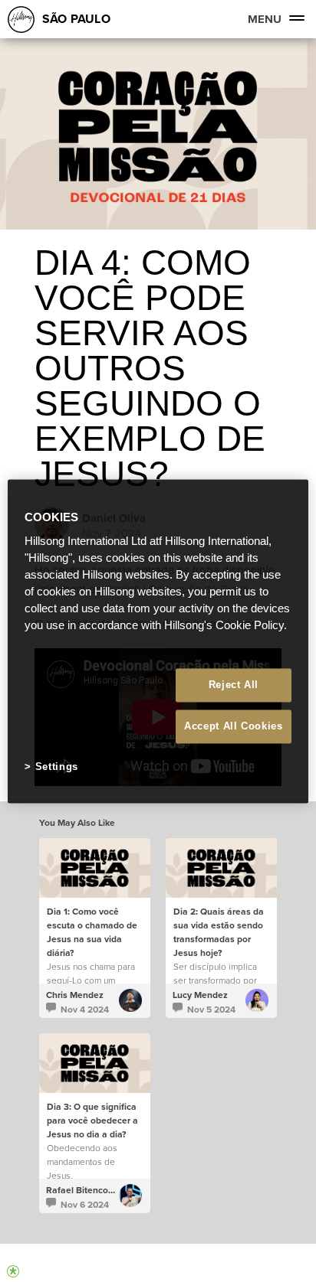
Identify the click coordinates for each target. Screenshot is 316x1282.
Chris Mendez (75, 995)
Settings (56, 767)
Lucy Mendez (200, 995)
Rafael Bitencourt (83, 1190)
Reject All (234, 684)
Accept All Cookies (233, 726)
